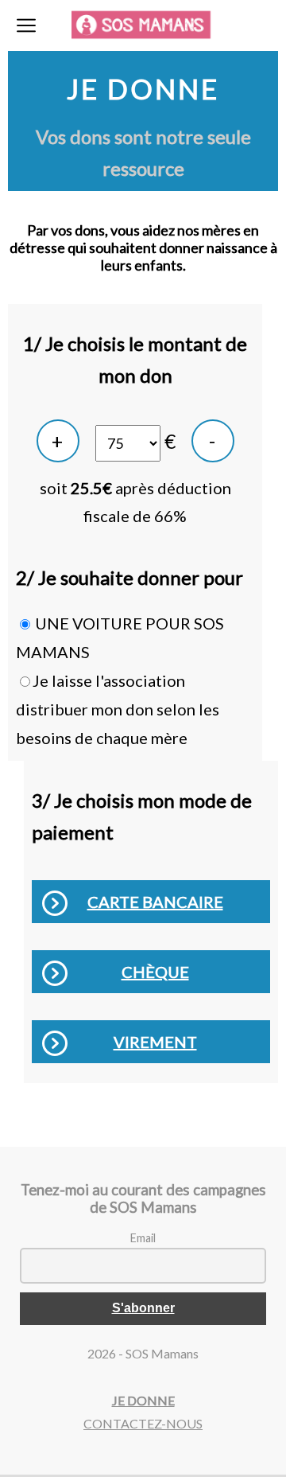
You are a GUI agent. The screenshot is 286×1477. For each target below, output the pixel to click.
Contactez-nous (143, 1423)
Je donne (143, 1400)
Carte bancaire (155, 901)
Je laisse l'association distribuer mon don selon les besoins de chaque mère (117, 709)
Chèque (155, 971)
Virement (155, 1041)
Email (143, 1238)
